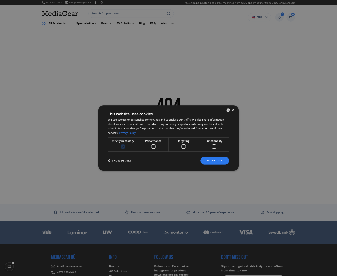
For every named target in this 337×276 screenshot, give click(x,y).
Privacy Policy (127, 132)
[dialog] (168, 138)
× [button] (233, 110)
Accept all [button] (214, 160)
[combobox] (228, 110)
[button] (9, 266)
